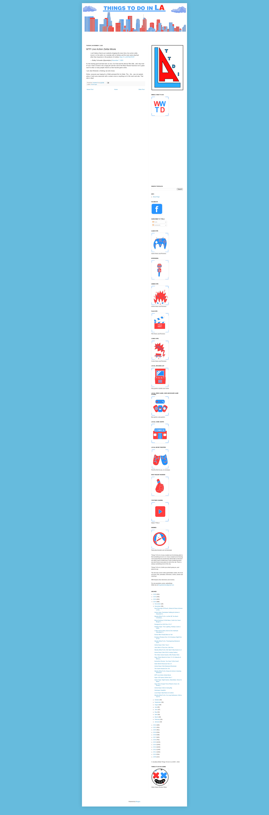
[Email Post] (108, 82)
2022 (154, 725)
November (158, 606)
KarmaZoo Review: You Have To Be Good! (166, 661)
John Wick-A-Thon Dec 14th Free (163, 647)
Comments (157, 225)
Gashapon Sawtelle (160, 690)
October (157, 700)
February (157, 719)
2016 (154, 739)
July (156, 707)
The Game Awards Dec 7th (162, 668)
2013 (154, 747)
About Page (156, 197)
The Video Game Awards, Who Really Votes (166, 655)
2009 (154, 757)
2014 (154, 744)
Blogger (138, 801)
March (157, 717)
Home (116, 89)
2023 (154, 601)
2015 (154, 742)
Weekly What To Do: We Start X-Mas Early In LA (168, 650)
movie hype (94, 84)
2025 (154, 596)
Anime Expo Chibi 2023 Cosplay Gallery (165, 652)
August (157, 705)
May (156, 712)
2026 (154, 594)
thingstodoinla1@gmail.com (166, 585)
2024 (154, 599)
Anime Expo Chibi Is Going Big (163, 688)
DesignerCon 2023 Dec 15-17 (163, 624)
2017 (154, 737)
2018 (154, 735)
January (157, 722)
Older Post (141, 89)
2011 (154, 752)
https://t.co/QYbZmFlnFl (127, 57)
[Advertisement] (124, 36)
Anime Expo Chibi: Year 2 (161, 645)
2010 (154, 754)
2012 (154, 749)
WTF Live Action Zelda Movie (162, 675)
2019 (154, 732)
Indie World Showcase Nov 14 (163, 664)
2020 (154, 730)
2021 (154, 727)
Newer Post (90, 89)
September (158, 702)
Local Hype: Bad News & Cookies (164, 693)
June (156, 709)
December (158, 604)
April (156, 714)
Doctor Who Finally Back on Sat (163, 634)
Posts (155, 222)
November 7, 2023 (117, 60)
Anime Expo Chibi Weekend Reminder (165, 666)
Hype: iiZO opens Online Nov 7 (163, 677)
